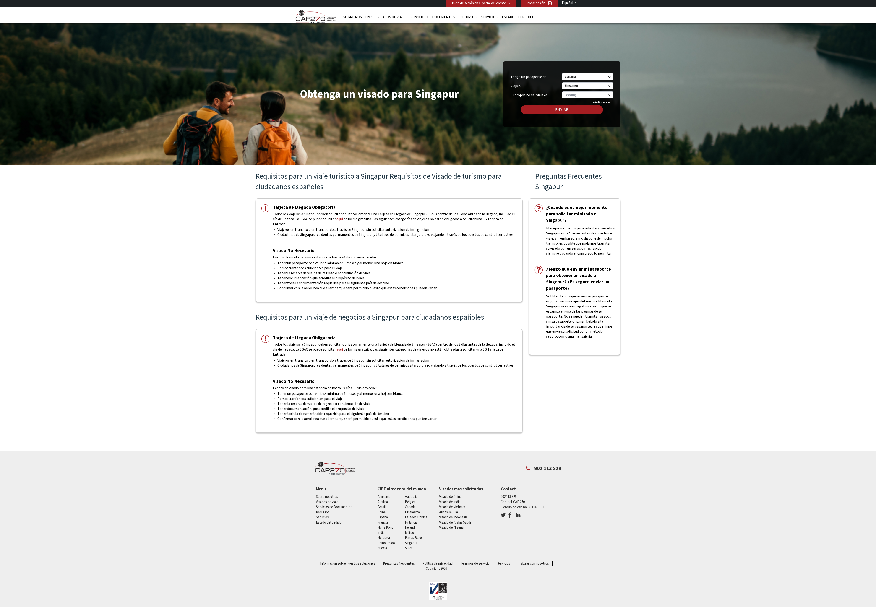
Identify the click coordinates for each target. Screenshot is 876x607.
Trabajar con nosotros (533, 563)
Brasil (382, 507)
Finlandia (411, 522)
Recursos (468, 17)
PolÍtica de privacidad (437, 563)
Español (567, 2)
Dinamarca (412, 512)
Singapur (411, 543)
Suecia (382, 548)
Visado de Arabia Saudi (455, 522)
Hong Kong (386, 527)
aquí (339, 218)
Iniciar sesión (536, 3)
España (383, 517)
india (381, 532)
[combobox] (587, 95)
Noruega (384, 537)
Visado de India (449, 502)
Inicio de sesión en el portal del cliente (479, 3)
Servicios (489, 17)
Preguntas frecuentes (399, 563)
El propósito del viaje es (529, 93)
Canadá (410, 507)
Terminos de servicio (475, 563)
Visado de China (450, 496)
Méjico (409, 532)
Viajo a (516, 86)
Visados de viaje (391, 17)
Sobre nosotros (358, 17)
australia (411, 496)
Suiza (408, 548)
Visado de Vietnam (452, 507)
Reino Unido (386, 543)
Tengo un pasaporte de (528, 76)
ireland (410, 527)
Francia (383, 522)
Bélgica (410, 502)
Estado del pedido (518, 17)
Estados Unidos (416, 517)
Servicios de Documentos (432, 17)
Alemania (384, 496)
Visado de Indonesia (453, 517)
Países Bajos (414, 537)
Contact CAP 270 (513, 502)
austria (383, 502)
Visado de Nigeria (451, 527)
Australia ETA (448, 512)
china (382, 512)
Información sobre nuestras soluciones (347, 563)
